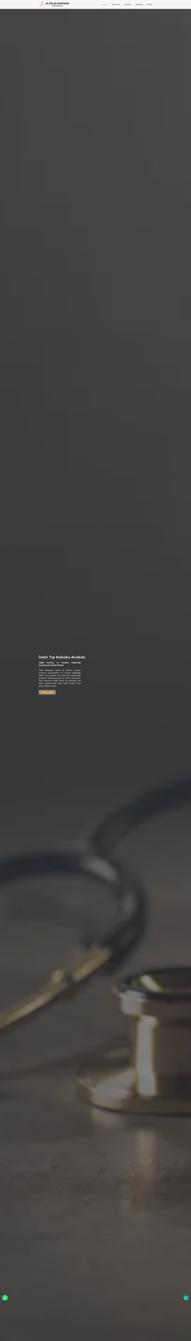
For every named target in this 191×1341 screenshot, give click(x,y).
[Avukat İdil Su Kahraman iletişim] (5, 1298)
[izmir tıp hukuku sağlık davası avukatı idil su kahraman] (54, 4)
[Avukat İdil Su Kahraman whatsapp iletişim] (186, 1298)
